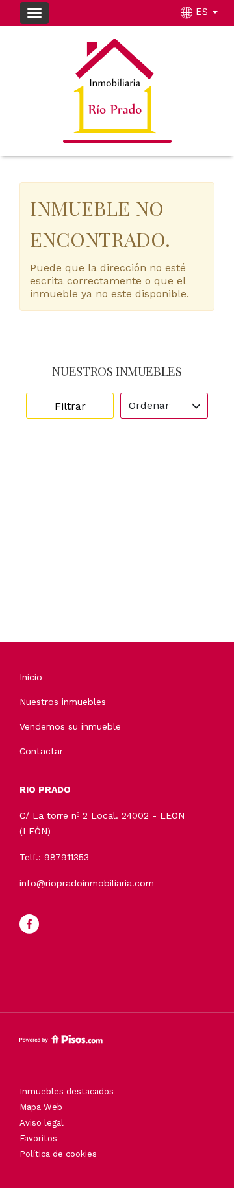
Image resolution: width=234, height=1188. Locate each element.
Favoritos (38, 1138)
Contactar (41, 751)
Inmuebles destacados (67, 1091)
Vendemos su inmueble (70, 726)
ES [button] (201, 12)
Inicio (31, 677)
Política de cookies (58, 1154)
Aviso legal (42, 1123)
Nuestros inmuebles (63, 701)
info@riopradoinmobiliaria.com (87, 883)
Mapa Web (41, 1107)
